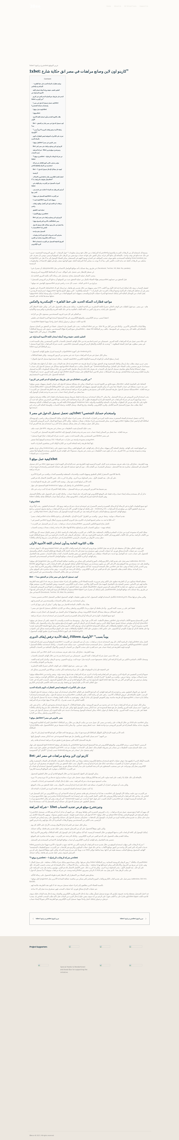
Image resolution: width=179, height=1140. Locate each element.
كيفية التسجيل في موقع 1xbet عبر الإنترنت (46, 196)
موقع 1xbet (36, 113)
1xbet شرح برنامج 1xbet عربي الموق (47, 919)
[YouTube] (140, 1135)
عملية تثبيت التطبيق (38, 210)
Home (69, 37)
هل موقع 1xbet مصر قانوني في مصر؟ (44, 143)
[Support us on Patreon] (147, 1135)
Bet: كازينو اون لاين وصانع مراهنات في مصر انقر (47, 146)
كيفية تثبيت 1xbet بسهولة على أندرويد (44, 200)
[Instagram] (143, 1135)
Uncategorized (79, 37)
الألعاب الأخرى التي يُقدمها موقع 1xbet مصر (46, 221)
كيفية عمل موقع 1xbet (40, 109)
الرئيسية (35, 173)
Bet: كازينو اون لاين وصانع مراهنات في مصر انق (47, 217)
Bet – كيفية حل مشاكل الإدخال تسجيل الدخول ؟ (47, 169)
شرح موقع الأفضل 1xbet (40, 214)
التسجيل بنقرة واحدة (39, 231)
